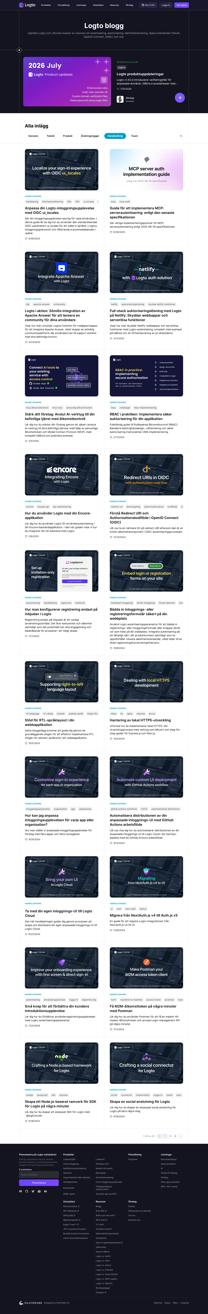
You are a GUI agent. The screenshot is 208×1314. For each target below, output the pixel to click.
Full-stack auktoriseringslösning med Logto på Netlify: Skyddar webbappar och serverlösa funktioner (143, 254)
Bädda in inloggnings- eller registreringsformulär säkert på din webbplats (143, 553)
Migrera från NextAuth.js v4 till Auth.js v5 (132, 857)
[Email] (39, 1191)
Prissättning (64, 5)
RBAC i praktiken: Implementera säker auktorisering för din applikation (141, 358)
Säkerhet (158, 1303)
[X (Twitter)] (33, 1191)
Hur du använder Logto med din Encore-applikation (52, 455)
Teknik (50, 135)
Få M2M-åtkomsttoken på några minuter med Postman (139, 948)
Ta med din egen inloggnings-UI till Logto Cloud (50, 857)
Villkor (175, 1303)
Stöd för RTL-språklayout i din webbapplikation (50, 662)
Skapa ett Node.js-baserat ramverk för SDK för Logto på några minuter (59, 1045)
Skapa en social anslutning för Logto (129, 1043)
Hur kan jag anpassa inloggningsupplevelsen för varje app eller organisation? (58, 759)
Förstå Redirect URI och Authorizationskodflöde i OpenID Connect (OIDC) (145, 457)
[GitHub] (26, 1191)
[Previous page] (159, 1136)
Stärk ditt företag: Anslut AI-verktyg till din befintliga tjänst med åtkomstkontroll (59, 358)
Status (167, 1303)
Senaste (33, 135)
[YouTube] (45, 1191)
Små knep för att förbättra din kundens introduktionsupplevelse (59, 948)
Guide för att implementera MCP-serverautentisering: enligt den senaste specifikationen (144, 152)
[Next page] (180, 1136)
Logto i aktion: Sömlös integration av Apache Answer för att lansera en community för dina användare (61, 254)
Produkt (67, 135)
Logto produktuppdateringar (38, 58)
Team (134, 135)
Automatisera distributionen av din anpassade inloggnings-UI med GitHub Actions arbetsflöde (145, 759)
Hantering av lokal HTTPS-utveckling (129, 662)
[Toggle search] (181, 136)
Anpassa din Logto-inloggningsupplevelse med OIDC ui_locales (59, 150)
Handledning (115, 135)
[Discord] (20, 1191)
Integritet (184, 1303)
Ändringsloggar (90, 135)
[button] (46, 5)
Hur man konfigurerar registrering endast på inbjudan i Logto (57, 551)
